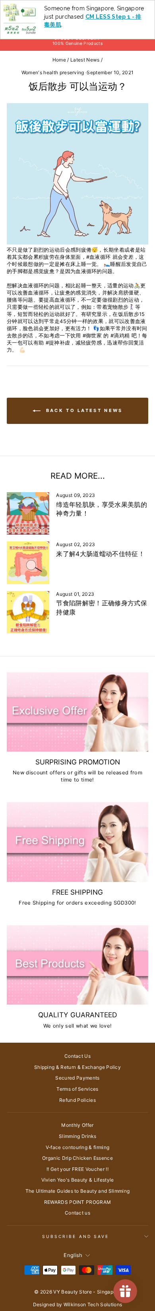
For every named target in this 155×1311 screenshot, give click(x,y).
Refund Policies (77, 1100)
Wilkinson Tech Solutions (93, 1304)
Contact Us (77, 1056)
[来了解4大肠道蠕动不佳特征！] (28, 562)
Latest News (85, 60)
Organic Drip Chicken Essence (77, 1158)
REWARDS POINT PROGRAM (77, 1202)
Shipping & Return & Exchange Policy (77, 1067)
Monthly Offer (77, 1125)
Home (59, 60)
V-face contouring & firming (78, 1147)
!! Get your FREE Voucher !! (77, 1169)
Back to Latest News (83, 410)
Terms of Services (77, 1089)
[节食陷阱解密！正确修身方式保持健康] (28, 612)
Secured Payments (77, 1078)
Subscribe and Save (75, 1236)
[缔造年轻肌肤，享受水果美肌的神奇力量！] (28, 513)
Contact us (77, 1213)
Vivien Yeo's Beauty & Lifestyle (77, 1180)
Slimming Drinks (77, 1136)
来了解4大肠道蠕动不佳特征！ (100, 554)
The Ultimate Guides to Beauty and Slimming (77, 1191)
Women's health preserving (52, 72)
